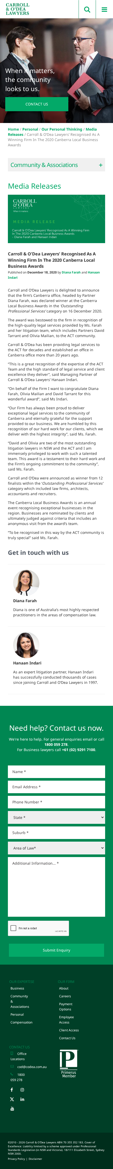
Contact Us (36, 104)
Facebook (15, 1091)
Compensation (22, 1022)
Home (13, 129)
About (63, 988)
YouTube (15, 1110)
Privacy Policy (16, 1159)
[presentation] (38, 928)
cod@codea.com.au (32, 1067)
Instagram (25, 1091)
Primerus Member (69, 1063)
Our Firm (66, 981)
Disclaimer (35, 1159)
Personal (30, 129)
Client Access (69, 1030)
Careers (65, 996)
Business (17, 988)
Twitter (15, 1100)
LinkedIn (25, 1100)
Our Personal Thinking (62, 129)
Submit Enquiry (56, 950)
